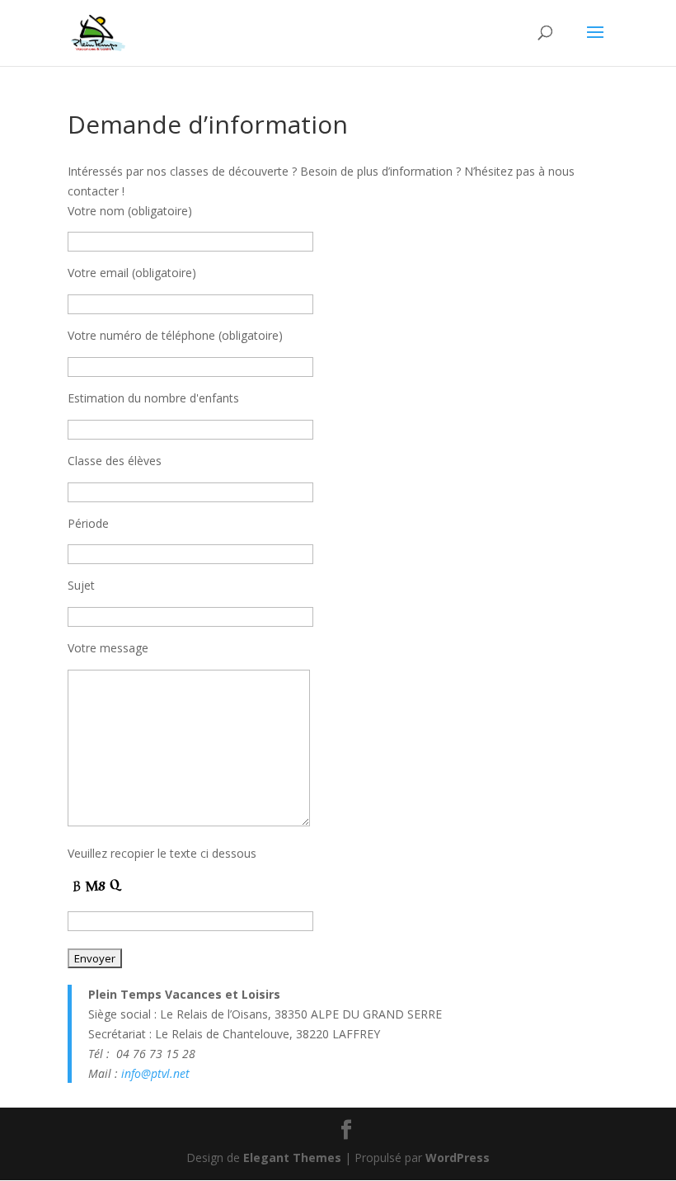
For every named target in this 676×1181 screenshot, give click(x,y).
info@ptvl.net (155, 1073)
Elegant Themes (292, 1157)
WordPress (457, 1157)
